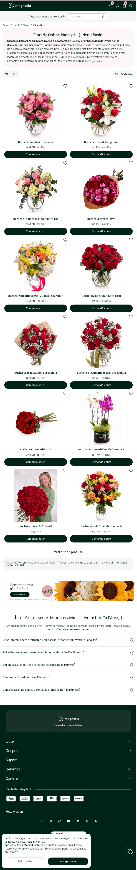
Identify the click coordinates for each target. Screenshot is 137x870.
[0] (111, 6)
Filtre (14, 74)
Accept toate (68, 861)
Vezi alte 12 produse (68, 552)
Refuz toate (25, 861)
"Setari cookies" (53, 848)
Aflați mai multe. (36, 841)
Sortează (126, 74)
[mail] (93, 60)
